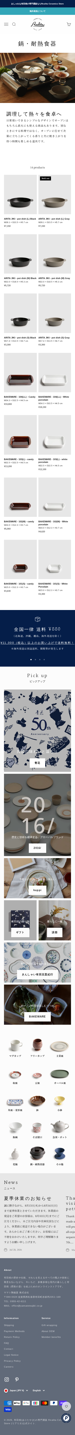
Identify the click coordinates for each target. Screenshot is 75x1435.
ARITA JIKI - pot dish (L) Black (20, 219)
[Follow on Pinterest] (17, 1379)
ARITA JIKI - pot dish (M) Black (20, 278)
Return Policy (12, 1337)
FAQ (6, 1343)
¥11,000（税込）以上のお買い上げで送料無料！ (38, 642)
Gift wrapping (49, 1325)
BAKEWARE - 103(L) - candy (19, 459)
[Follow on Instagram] (6, 1379)
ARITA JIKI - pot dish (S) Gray (54, 337)
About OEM (48, 1331)
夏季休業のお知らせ (28, 1198)
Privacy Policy (12, 1361)
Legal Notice (11, 1355)
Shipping (9, 1325)
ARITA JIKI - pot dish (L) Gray (54, 219)
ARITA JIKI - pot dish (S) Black (20, 337)
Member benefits (51, 1337)
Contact (8, 1349)
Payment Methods (14, 1331)
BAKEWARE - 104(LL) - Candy (19, 397)
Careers (9, 1367)
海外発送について (38, 11)
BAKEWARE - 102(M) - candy (19, 521)
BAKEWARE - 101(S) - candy (19, 584)
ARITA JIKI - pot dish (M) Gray (54, 278)
